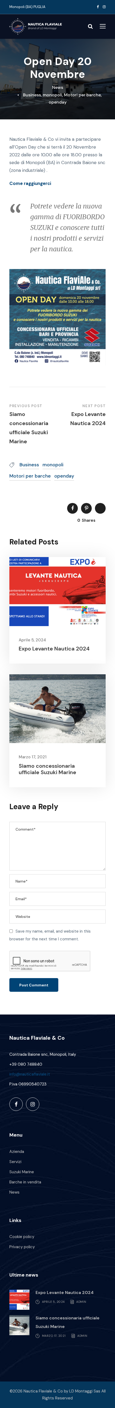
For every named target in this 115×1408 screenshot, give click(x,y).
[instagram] (104, 7)
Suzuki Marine (21, 1172)
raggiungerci (37, 183)
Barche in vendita (25, 1182)
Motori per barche (82, 95)
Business (32, 95)
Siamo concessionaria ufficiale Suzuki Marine (47, 769)
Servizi (15, 1161)
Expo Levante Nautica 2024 (54, 648)
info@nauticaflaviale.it (29, 1074)
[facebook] (98, 7)
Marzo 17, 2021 (33, 757)
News (57, 87)
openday (58, 102)
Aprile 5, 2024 (32, 640)
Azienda (16, 1151)
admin (81, 1302)
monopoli (52, 95)
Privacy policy (22, 1247)
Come (16, 183)
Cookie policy (21, 1236)
